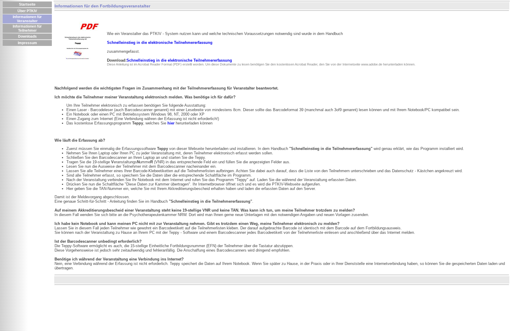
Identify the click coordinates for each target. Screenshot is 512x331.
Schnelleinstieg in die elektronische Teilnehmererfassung (179, 60)
